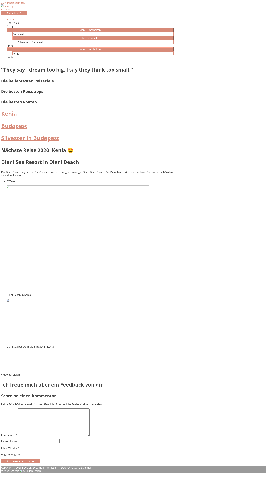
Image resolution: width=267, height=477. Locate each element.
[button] (90, 30)
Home (10, 19)
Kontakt (11, 57)
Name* (5, 441)
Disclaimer (85, 467)
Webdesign (7, 471)
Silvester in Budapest (30, 42)
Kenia (16, 53)
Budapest (18, 34)
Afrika (10, 45)
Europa (11, 26)
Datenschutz (68, 467)
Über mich (13, 22)
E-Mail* (5, 448)
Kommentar (9, 435)
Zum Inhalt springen (13, 2)
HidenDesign (33, 471)
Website (6, 454)
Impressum (51, 467)
